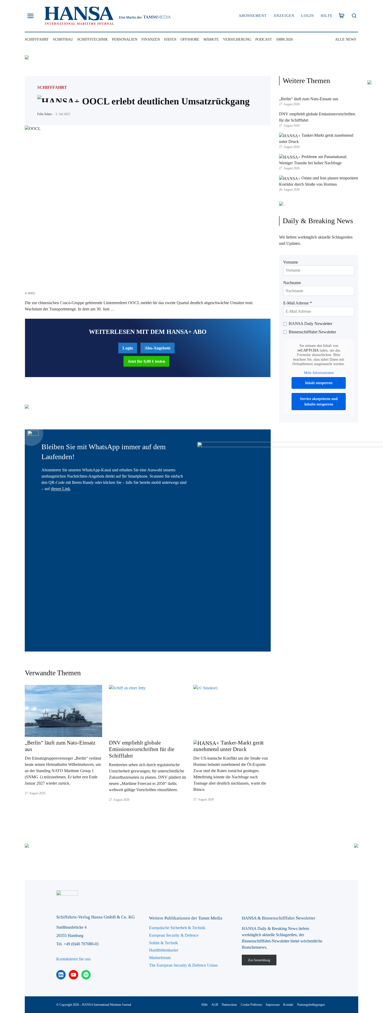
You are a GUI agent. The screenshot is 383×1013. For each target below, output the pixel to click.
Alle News (345, 39)
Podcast (263, 39)
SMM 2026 (284, 39)
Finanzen (150, 39)
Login (307, 16)
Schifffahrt (37, 39)
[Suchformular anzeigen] (354, 16)
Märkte (211, 39)
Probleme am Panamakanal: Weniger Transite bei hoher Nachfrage (313, 159)
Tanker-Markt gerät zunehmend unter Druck (228, 746)
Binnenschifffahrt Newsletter (312, 332)
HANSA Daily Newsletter (310, 323)
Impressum (273, 1004)
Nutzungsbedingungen (311, 1004)
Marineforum (160, 957)
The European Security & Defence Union (183, 965)
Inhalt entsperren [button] (318, 383)
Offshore (190, 39)
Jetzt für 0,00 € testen (146, 361)
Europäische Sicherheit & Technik (177, 928)
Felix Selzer (44, 114)
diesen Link (60, 488)
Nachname (292, 282)
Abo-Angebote (157, 348)
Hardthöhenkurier (163, 950)
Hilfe (327, 16)
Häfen (170, 39)
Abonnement (253, 16)
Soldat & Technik (163, 943)
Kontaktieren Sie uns (73, 959)
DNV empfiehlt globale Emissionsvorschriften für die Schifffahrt (141, 749)
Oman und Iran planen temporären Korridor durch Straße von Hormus (318, 181)
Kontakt (288, 1004)
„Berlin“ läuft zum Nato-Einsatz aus (60, 746)
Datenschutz (229, 1004)
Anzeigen (284, 16)
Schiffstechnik (92, 39)
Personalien (124, 39)
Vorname (290, 262)
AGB (214, 1004)
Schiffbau (63, 39)
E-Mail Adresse (297, 303)
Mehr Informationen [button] (319, 373)
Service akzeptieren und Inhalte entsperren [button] (319, 401)
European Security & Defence (174, 935)
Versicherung (237, 39)
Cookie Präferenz (251, 1004)
